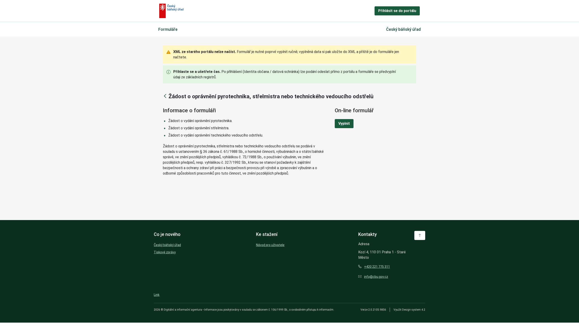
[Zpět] (165, 96)
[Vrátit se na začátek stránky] (419, 235)
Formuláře (168, 29)
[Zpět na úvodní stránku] (171, 11)
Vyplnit (344, 123)
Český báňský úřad (403, 29)
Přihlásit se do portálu (397, 11)
